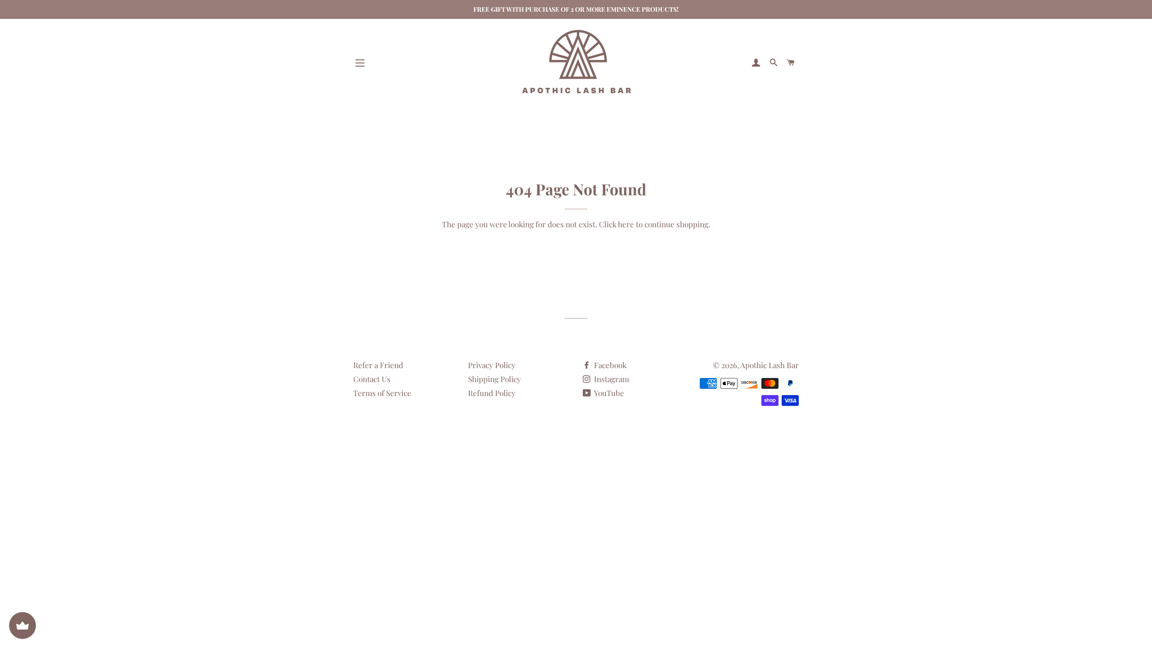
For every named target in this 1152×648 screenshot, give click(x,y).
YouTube (608, 393)
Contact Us (372, 379)
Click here (616, 224)
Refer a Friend (378, 365)
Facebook (609, 365)
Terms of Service (382, 393)
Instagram (610, 379)
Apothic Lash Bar (769, 365)
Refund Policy (492, 393)
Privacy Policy (492, 365)
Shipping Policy (494, 379)
